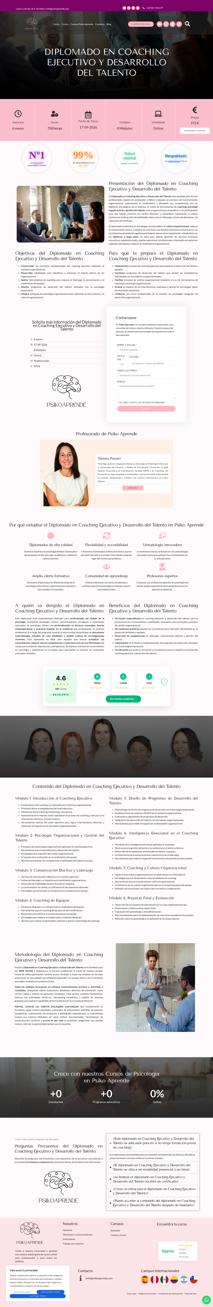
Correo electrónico (127, 370)
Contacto (100, 24)
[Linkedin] (133, 8)
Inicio (56, 24)
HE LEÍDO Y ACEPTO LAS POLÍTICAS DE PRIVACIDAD (142, 402)
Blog (109, 24)
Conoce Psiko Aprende (81, 24)
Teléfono (134, 356)
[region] (38, 1283)
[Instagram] (129, 8)
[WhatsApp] (206, 1300)
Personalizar (22, 1292)
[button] (42, 471)
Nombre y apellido (126, 344)
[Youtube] (124, 8)
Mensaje (121, 381)
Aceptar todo (38, 1296)
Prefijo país (121, 357)
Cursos (64, 24)
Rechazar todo (50, 1292)
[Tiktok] (138, 8)
